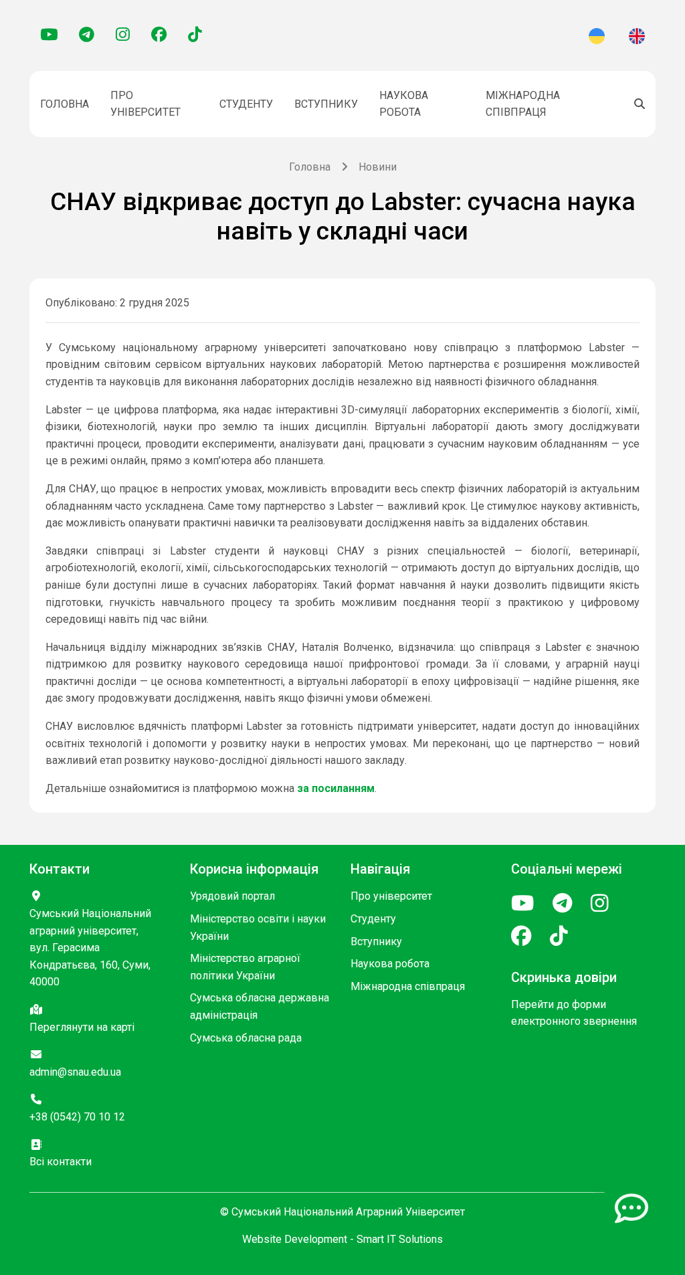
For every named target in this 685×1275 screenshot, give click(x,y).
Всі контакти (60, 1161)
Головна (64, 104)
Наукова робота (403, 104)
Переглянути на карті (81, 1027)
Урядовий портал (232, 896)
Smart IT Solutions (400, 1239)
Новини (378, 167)
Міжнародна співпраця (523, 104)
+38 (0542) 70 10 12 (77, 1116)
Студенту (246, 104)
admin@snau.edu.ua (75, 1072)
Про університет (145, 104)
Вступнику (326, 104)
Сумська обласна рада (246, 1038)
